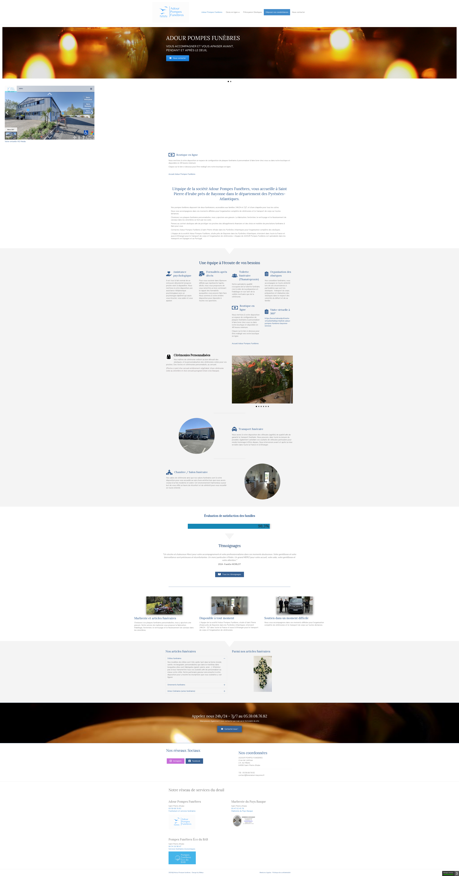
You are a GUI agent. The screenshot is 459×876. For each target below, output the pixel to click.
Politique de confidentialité (281, 870)
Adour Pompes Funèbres (211, 12)
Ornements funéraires (176, 682)
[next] (287, 674)
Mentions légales (265, 870)
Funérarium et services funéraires (182, 808)
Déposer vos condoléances (277, 12)
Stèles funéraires (174, 655)
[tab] (196, 655)
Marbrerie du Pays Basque (242, 808)
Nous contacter (298, 12)
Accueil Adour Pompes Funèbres (182, 174)
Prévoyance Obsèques (252, 12)
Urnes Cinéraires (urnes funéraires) (181, 688)
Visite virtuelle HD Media (15, 141)
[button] (177, 58)
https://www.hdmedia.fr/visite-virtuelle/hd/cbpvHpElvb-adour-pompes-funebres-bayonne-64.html (278, 322)
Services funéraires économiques (182, 846)
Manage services (448, 872)
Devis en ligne (232, 12)
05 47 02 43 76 (237, 805)
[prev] (238, 674)
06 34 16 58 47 (175, 843)
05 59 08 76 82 (175, 805)
